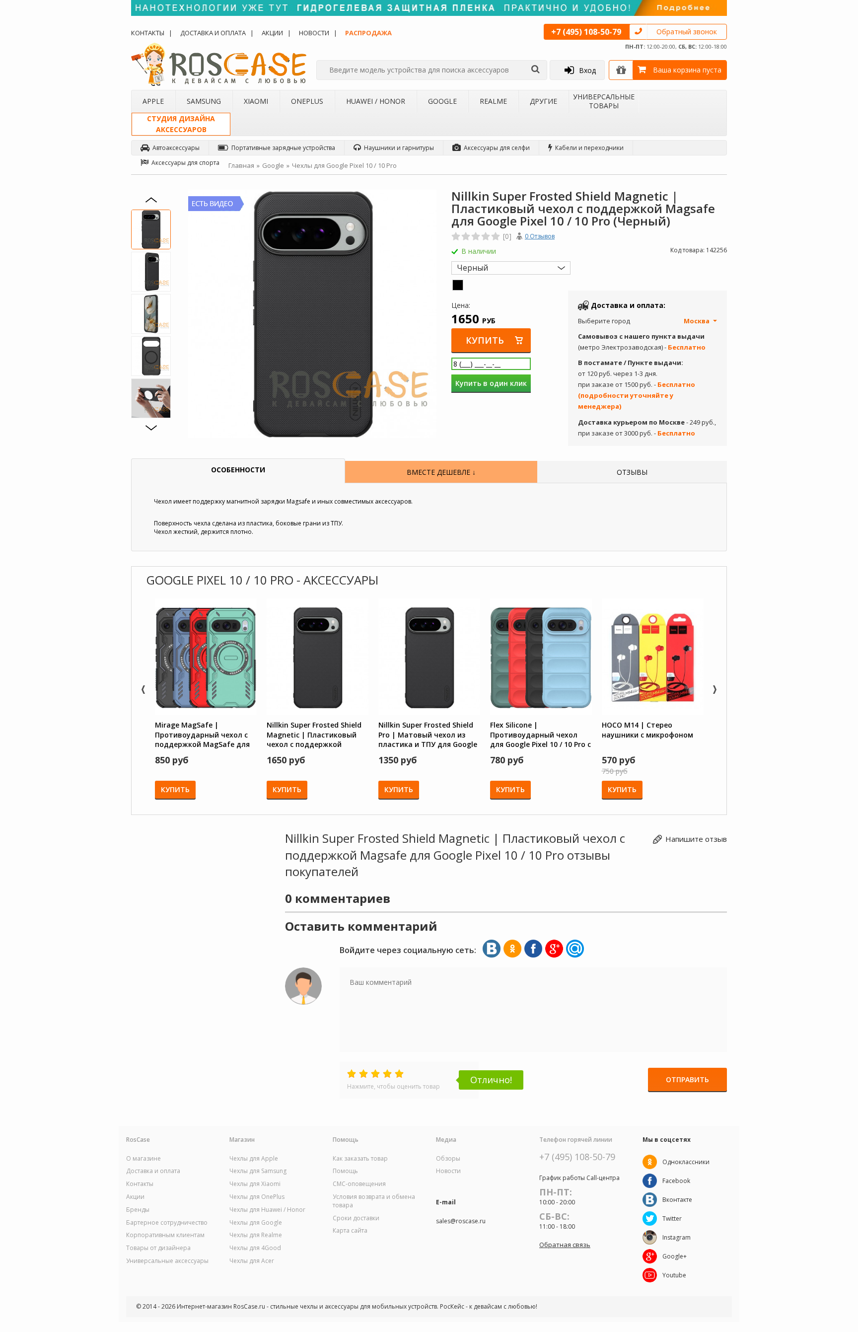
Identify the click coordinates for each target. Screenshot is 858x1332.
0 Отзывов (540, 236)
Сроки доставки (356, 1218)
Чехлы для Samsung (257, 1171)
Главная (241, 165)
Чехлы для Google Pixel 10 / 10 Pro (344, 165)
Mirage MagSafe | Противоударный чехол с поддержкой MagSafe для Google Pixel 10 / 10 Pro (202, 734)
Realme (493, 101)
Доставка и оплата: (628, 305)
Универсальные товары (604, 101)
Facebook (676, 1181)
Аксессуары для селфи (497, 148)
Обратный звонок (686, 31)
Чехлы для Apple (253, 1159)
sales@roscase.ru (461, 1221)
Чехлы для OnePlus (257, 1197)
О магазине (143, 1159)
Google (442, 101)
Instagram (676, 1237)
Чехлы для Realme (255, 1235)
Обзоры (448, 1159)
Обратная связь (564, 1244)
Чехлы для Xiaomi (255, 1184)
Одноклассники (686, 1162)
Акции (272, 32)
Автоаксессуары (176, 148)
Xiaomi (256, 101)
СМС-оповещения (359, 1184)
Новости (314, 32)
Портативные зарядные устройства (283, 148)
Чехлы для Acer (251, 1261)
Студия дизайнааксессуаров (181, 124)
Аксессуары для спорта (185, 162)
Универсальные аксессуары (167, 1261)
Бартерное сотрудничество (167, 1223)
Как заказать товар (360, 1159)
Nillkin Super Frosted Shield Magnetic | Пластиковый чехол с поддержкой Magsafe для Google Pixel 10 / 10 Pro (317, 734)
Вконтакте (677, 1199)
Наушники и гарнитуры (399, 148)
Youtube (674, 1275)
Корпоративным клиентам (165, 1235)
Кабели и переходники (589, 148)
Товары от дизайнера (158, 1248)
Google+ (674, 1256)
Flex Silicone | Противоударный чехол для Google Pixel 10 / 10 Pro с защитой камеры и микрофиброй (540, 734)
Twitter (672, 1218)
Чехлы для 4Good (255, 1248)
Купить (485, 340)
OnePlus (307, 101)
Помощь (345, 1171)
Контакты (147, 32)
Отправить (687, 1079)
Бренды (137, 1210)
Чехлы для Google (255, 1223)
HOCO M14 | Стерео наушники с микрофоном (647, 730)
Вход (587, 70)
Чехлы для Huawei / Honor (267, 1210)
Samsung (204, 101)
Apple (153, 101)
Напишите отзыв (696, 839)
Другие (543, 101)
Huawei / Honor (375, 101)
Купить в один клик (491, 383)
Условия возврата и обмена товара (374, 1201)
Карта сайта (350, 1231)
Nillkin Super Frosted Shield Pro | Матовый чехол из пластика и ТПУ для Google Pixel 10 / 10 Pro (427, 734)
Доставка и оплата (213, 32)
